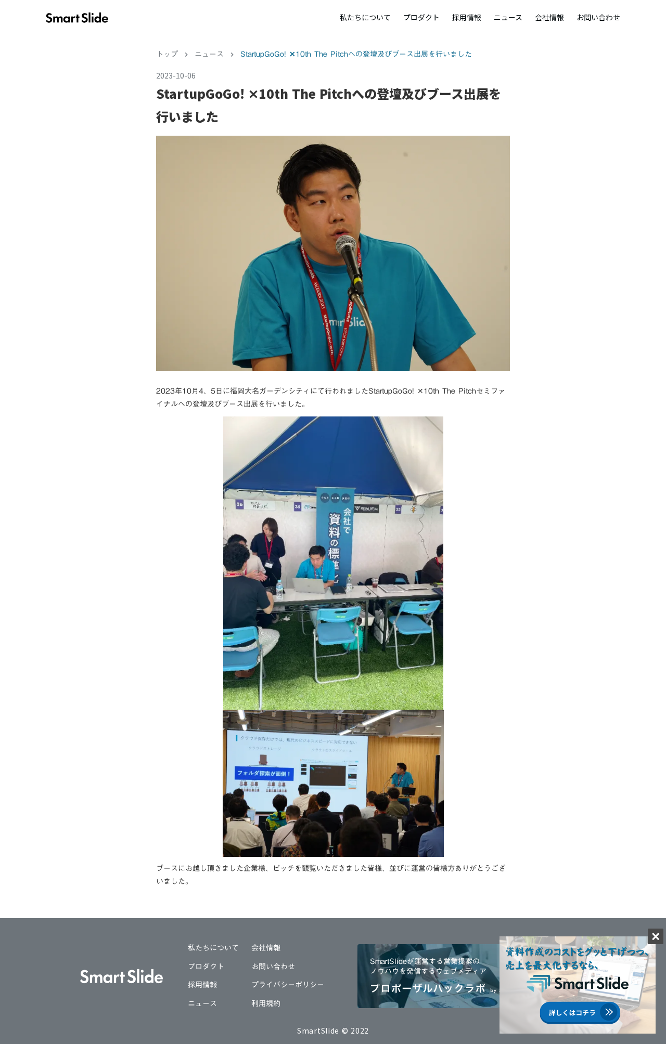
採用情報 (466, 17)
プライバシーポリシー (287, 985)
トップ (167, 54)
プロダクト (421, 17)
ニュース (508, 17)
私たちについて (365, 17)
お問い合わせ (598, 17)
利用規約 (265, 1004)
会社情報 (549, 17)
